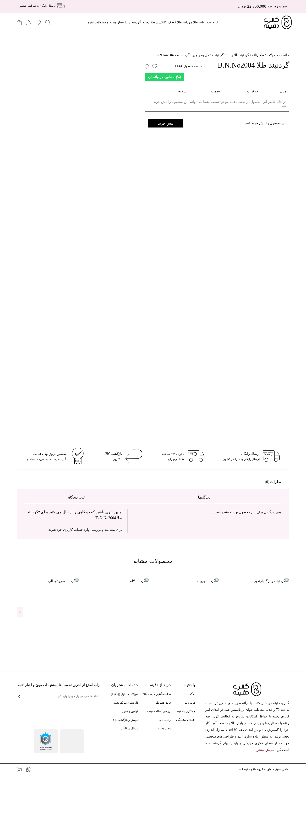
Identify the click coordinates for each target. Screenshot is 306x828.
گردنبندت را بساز (129, 22)
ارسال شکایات (129, 728)
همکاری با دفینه (186, 711)
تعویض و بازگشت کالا (125, 720)
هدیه (113, 22)
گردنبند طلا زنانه (238, 55)
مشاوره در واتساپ (161, 77)
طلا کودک (175, 22)
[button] (20, 612)
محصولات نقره (97, 22)
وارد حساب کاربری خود (73, 529)
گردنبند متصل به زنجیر (208, 55)
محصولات (273, 55)
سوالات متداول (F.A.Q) (124, 694)
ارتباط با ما (164, 720)
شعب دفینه (164, 728)
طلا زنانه (205, 22)
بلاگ (192, 694)
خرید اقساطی (163, 702)
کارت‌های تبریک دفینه (125, 702)
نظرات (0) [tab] (273, 482)
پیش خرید (165, 123)
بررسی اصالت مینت (159, 711)
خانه (216, 22)
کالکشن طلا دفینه (154, 22)
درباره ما (190, 702)
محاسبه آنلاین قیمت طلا (157, 694)
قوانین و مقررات (128, 711)
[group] (258, 581)
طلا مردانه (190, 22)
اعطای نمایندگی (185, 720)
